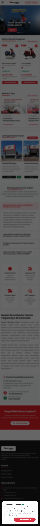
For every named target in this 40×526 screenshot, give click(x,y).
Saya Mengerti (25, 519)
